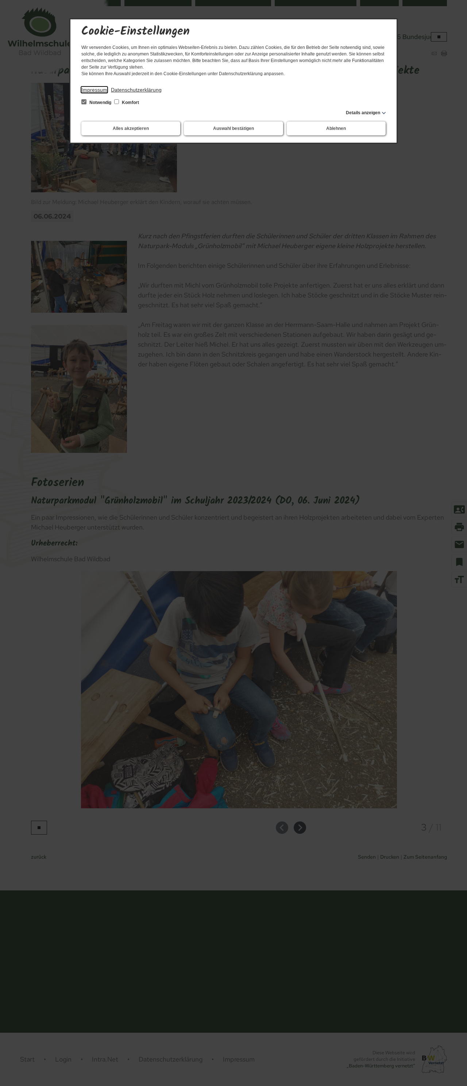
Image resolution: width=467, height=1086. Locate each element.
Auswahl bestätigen (233, 128)
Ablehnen (336, 128)
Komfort (130, 102)
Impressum (94, 90)
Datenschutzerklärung (136, 90)
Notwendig (100, 102)
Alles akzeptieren (131, 128)
